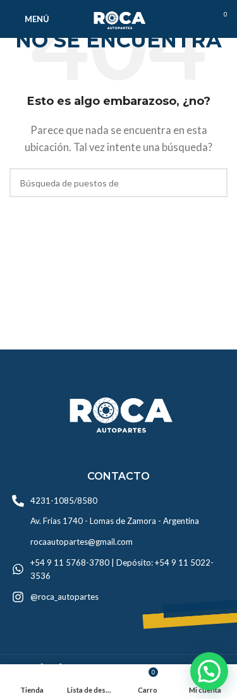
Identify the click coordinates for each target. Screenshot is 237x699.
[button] (209, 671)
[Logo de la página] (119, 17)
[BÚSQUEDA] (213, 182)
